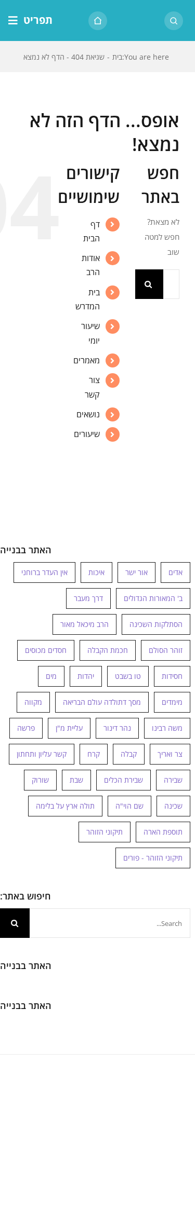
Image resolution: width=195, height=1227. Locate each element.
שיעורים (87, 434)
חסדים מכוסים (46, 650)
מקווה (33, 702)
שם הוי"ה (129, 806)
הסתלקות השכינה (156, 624)
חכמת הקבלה (107, 650)
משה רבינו (167, 728)
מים (51, 676)
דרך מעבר (88, 598)
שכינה (173, 806)
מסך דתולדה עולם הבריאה (102, 702)
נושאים (88, 414)
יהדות (85, 676)
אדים (175, 572)
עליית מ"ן (69, 728)
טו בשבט (128, 676)
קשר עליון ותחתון (42, 754)
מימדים (172, 702)
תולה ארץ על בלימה (65, 806)
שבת (76, 780)
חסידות (172, 676)
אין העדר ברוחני (44, 572)
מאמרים (86, 360)
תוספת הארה (163, 832)
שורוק (40, 780)
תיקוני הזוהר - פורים (153, 858)
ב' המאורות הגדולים (153, 598)
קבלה (129, 754)
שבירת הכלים (123, 780)
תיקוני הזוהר (104, 832)
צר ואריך (170, 754)
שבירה (173, 780)
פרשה (26, 728)
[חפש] (173, 20)
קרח (93, 754)
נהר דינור (117, 728)
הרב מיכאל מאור (84, 624)
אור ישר (136, 572)
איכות (96, 572)
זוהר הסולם (166, 650)
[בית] (97, 20)
